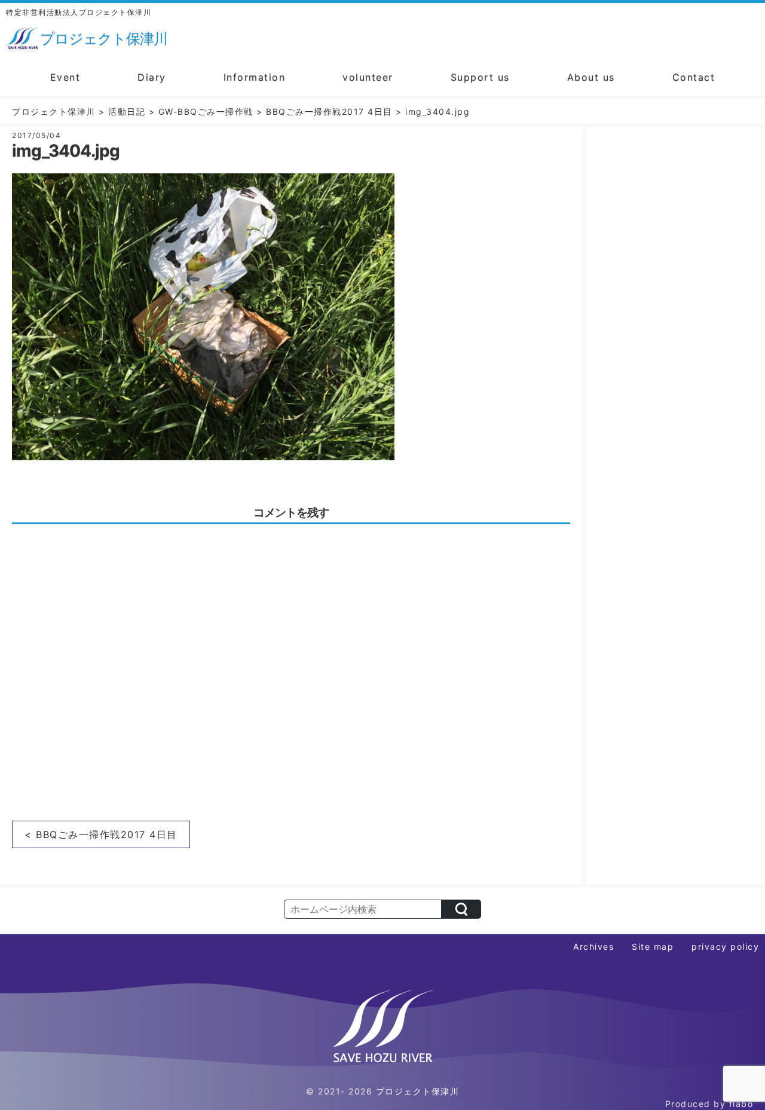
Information (255, 77)
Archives (593, 946)
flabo (741, 1104)
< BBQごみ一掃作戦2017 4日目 (101, 834)
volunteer (367, 77)
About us (591, 77)
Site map (653, 946)
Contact (693, 77)
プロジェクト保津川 (418, 1091)
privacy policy (725, 946)
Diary (151, 77)
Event (65, 77)
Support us (480, 77)
